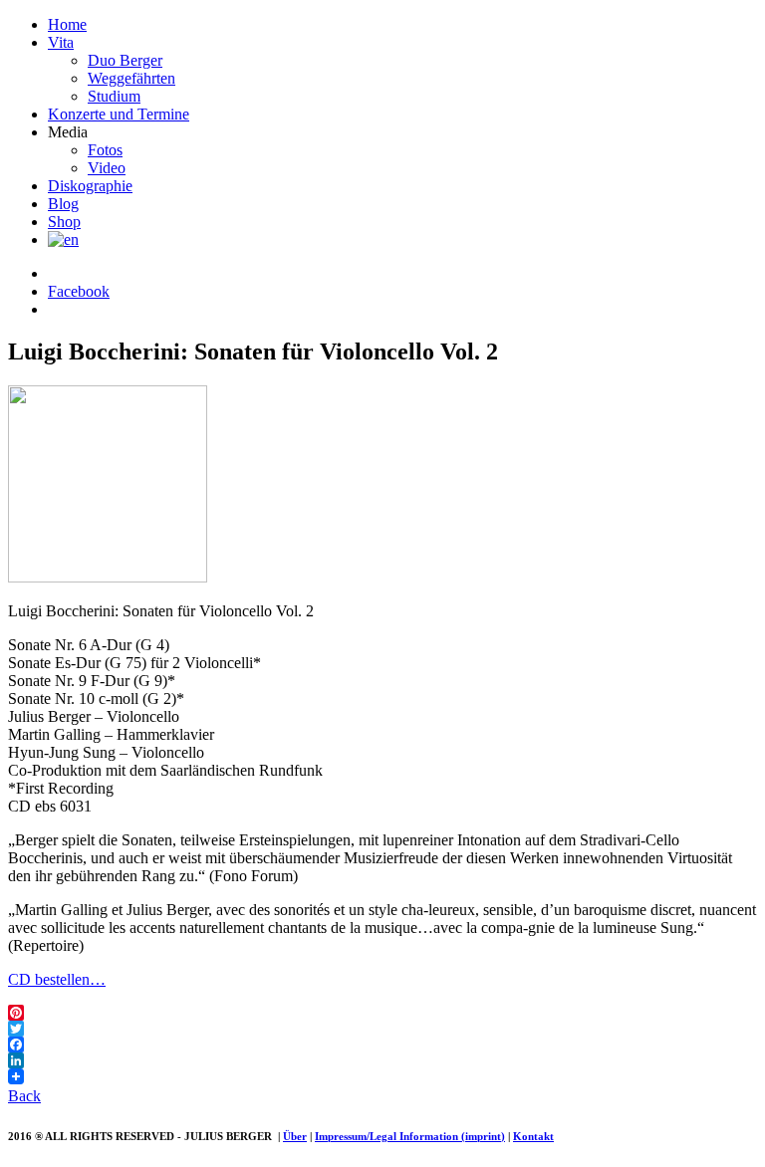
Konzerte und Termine (118, 114)
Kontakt (533, 1136)
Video (107, 167)
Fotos (105, 149)
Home (67, 24)
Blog (63, 203)
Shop (64, 221)
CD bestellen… (57, 979)
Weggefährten (131, 78)
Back (24, 1095)
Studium (114, 96)
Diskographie (90, 185)
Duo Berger (125, 60)
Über (295, 1136)
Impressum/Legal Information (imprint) (410, 1136)
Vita (61, 42)
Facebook (79, 291)
